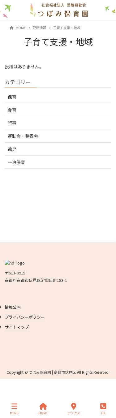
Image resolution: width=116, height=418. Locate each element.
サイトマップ (17, 327)
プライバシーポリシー (25, 317)
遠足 (12, 149)
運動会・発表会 (23, 136)
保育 (12, 97)
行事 (12, 123)
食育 (12, 110)
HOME (43, 413)
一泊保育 (16, 162)
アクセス (74, 413)
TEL (103, 413)
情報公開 (13, 307)
